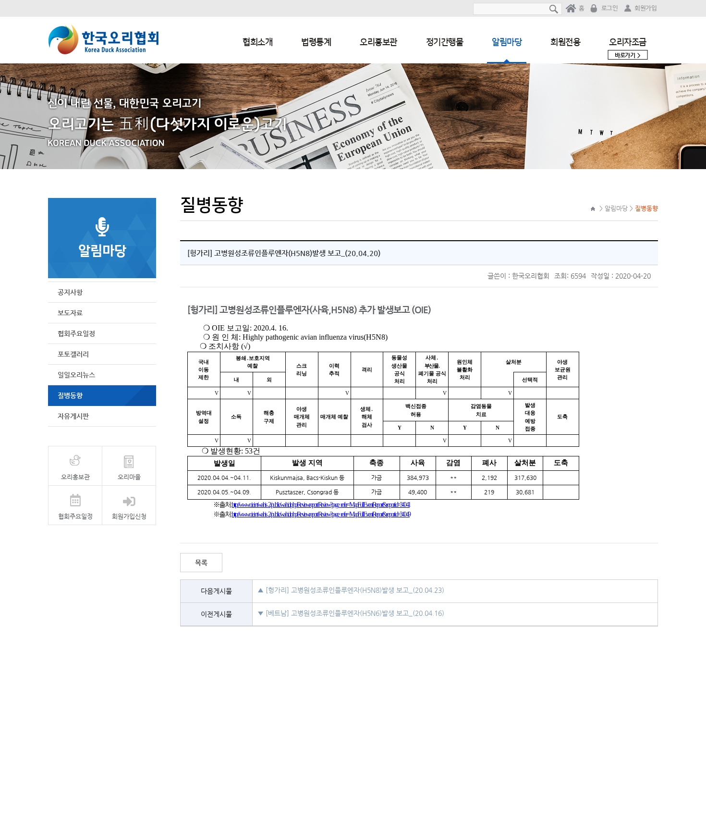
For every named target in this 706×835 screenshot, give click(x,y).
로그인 (609, 8)
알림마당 (507, 42)
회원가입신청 (129, 516)
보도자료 (70, 313)
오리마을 (129, 476)
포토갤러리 (73, 354)
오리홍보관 (378, 42)
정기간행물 (444, 42)
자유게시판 (73, 416)
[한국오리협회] (103, 40)
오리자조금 (627, 48)
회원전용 (565, 42)
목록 (201, 562)
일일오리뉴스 (76, 375)
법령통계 (316, 42)
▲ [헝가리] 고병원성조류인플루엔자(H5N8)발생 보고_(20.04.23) (350, 590)
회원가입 (645, 8)
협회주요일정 (76, 333)
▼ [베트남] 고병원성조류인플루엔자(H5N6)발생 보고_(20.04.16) (350, 613)
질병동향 (70, 395)
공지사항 (70, 292)
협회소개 (257, 42)
